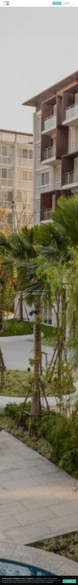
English (66, 3)
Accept (69, 581)
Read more (50, 582)
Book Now (57, 3)
